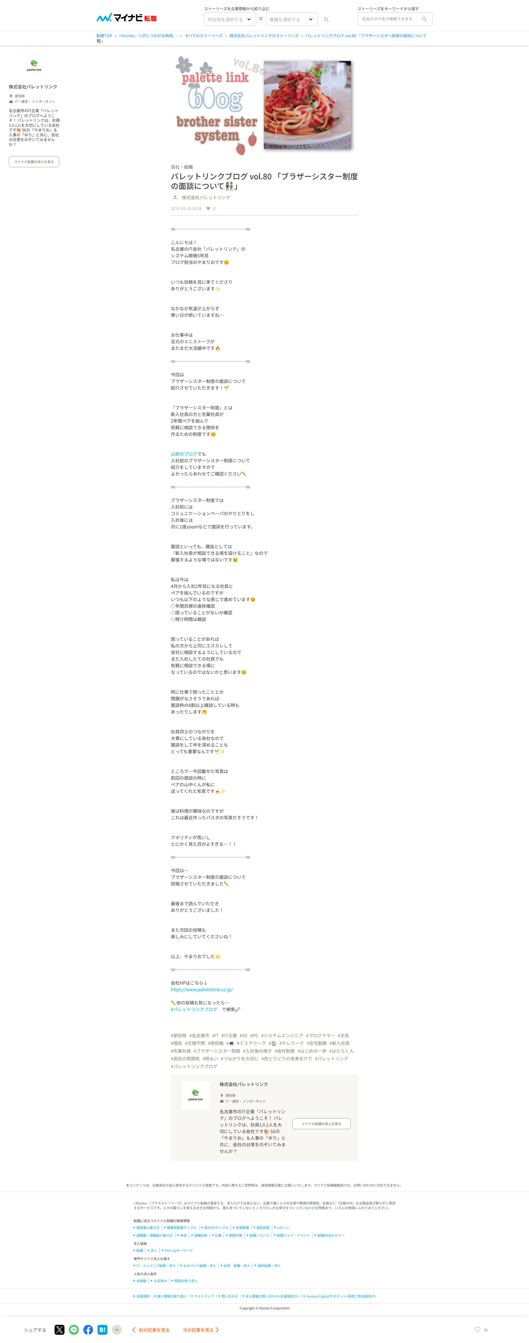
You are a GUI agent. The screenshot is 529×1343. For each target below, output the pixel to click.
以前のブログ (184, 453)
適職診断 (200, 1235)
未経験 (141, 1280)
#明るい (210, 1058)
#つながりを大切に (240, 1058)
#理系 (176, 1043)
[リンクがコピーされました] (117, 1330)
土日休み (160, 1280)
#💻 (230, 1043)
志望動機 (242, 1227)
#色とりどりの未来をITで (286, 1058)
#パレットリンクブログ (194, 1009)
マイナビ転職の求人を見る (34, 161)
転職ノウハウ (259, 1235)
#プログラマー (320, 1035)
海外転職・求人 (269, 1265)
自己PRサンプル (216, 1227)
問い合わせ (230, 1296)
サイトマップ (204, 1296)
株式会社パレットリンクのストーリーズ (264, 35)
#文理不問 (195, 1043)
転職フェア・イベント (293, 1235)
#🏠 (273, 1043)
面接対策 (235, 1235)
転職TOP (104, 35)
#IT (215, 1035)
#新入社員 (340, 1043)
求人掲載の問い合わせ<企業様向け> (272, 1296)
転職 (139, 1250)
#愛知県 (179, 1035)
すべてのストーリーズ (204, 35)
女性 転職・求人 (237, 1265)
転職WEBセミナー (330, 1235)
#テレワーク (291, 1043)
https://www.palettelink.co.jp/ (202, 989)
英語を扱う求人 (186, 1280)
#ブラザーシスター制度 (217, 1050)
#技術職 (215, 1043)
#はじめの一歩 (312, 1050)
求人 (153, 1250)
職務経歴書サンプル (182, 1227)
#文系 (343, 1035)
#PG (254, 1035)
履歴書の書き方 (148, 1227)
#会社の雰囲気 (185, 1058)
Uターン (283, 1227)
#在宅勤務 (317, 1043)
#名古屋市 (199, 1035)
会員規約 (143, 1296)
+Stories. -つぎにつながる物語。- (148, 35)
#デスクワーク (251, 1043)
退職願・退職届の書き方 (154, 1235)
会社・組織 (182, 166)
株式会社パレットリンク (33, 86)
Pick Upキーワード (178, 1250)
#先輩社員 (181, 1050)
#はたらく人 (341, 1050)
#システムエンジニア (282, 1035)
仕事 (218, 1235)
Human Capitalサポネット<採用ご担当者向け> (341, 1296)
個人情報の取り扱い (172, 1296)
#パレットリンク (331, 1058)
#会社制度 (285, 1050)
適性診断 (263, 1227)
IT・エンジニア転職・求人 (156, 1265)
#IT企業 (229, 1035)
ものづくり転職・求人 (199, 1265)
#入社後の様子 (257, 1050)
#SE (243, 1035)
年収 (183, 1235)
